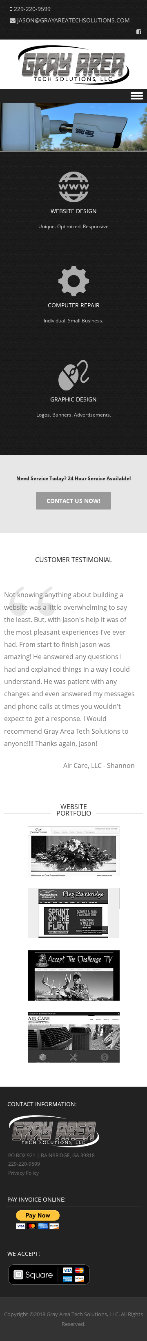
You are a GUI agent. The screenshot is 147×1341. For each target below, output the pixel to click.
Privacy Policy (23, 1172)
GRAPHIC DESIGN (73, 399)
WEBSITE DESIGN (74, 211)
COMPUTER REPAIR (74, 305)
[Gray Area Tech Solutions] (74, 83)
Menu (73, 95)
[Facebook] (136, 31)
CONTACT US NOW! (73, 501)
